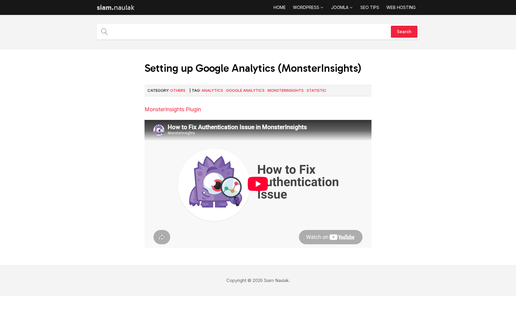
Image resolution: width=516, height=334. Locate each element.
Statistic (316, 90)
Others (177, 90)
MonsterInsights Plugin (173, 109)
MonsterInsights (286, 90)
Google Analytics (245, 90)
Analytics (212, 90)
